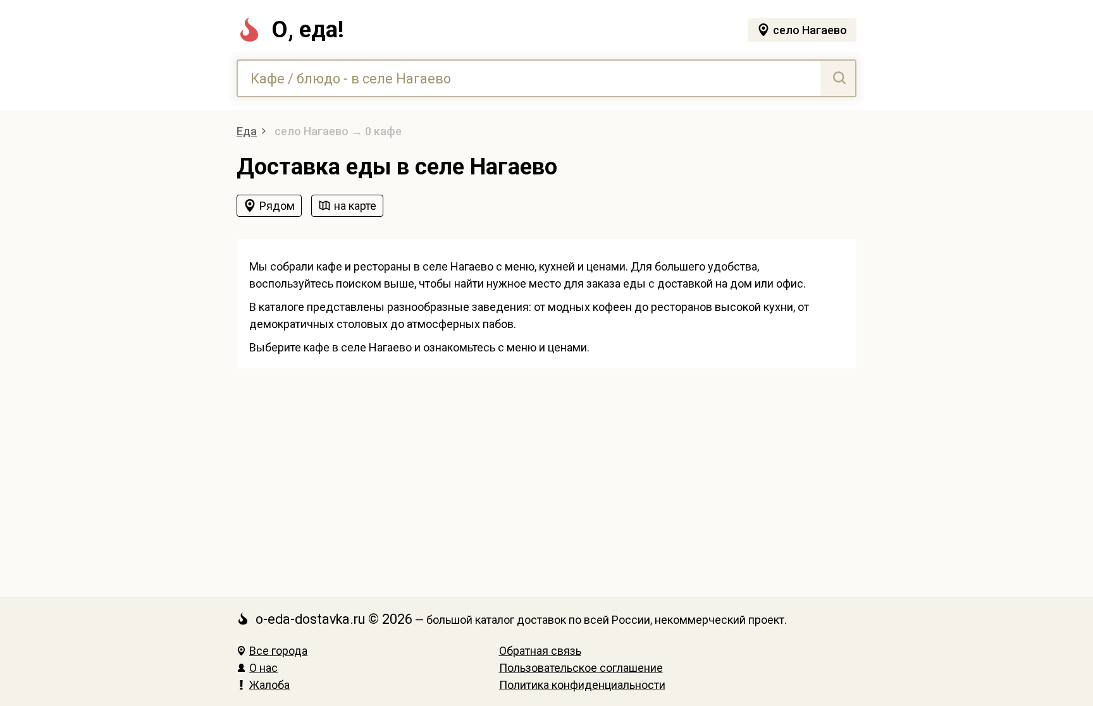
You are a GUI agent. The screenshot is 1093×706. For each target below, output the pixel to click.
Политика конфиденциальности (582, 684)
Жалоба (269, 684)
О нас (263, 667)
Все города (278, 650)
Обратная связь (540, 650)
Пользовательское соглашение (581, 667)
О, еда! (307, 29)
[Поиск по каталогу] (837, 78)
